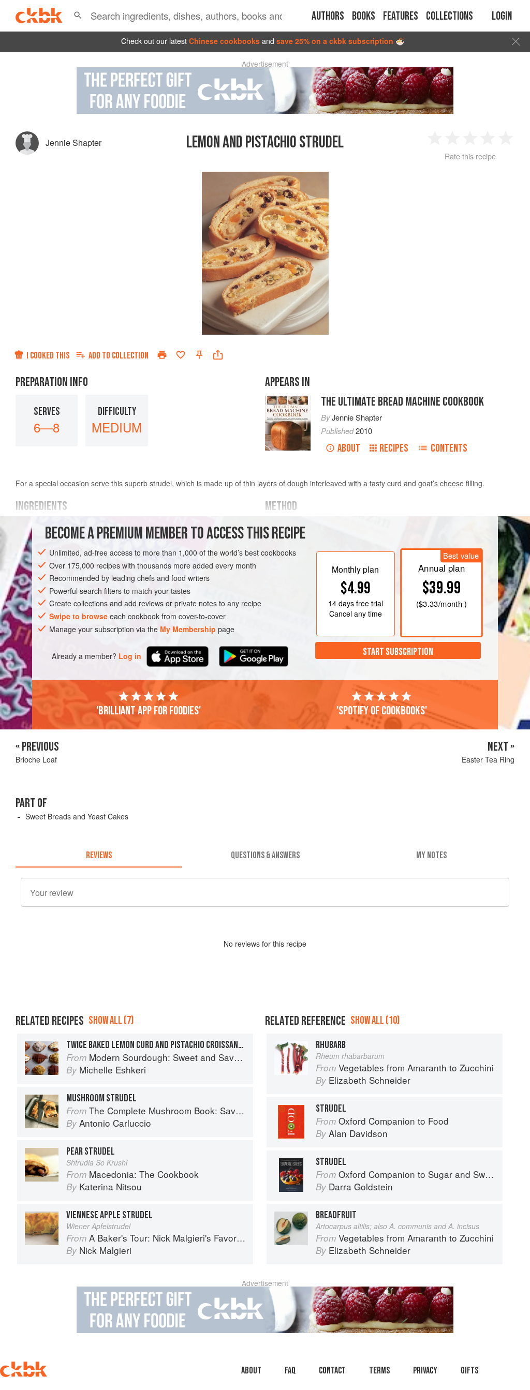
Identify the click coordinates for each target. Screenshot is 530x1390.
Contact (332, 1370)
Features (400, 16)
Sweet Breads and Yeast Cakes (76, 816)
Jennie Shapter (73, 142)
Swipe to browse (78, 616)
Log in (130, 656)
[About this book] (288, 399)
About (348, 448)
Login (502, 16)
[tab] (99, 855)
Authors (328, 16)
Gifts (469, 1370)
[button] (78, 15)
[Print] (162, 355)
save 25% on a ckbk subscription (334, 41)
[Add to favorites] (180, 355)
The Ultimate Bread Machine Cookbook (402, 401)
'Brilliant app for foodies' (148, 711)
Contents (449, 448)
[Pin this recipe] (199, 355)
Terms (379, 1370)
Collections (449, 16)
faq (290, 1370)
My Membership (188, 629)
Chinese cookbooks (224, 41)
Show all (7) (111, 1020)
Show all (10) (375, 1020)
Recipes (393, 448)
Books (363, 16)
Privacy (425, 1370)
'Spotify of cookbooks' (381, 711)
